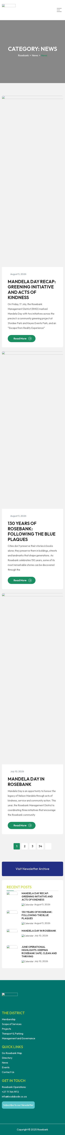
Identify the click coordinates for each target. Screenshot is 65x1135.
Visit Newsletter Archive (32, 869)
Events (5, 1067)
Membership (8, 1019)
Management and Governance (18, 1038)
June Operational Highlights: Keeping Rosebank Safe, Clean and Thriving (39, 951)
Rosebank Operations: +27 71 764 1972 (14, 1089)
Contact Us (8, 1072)
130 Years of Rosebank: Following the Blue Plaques (32, 531)
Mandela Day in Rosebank (26, 781)
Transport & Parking (12, 1033)
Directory (7, 1057)
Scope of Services (11, 1024)
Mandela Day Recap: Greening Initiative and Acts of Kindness (32, 289)
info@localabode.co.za (14, 1096)
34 (40, 846)
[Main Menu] (59, 10)
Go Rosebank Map (12, 1053)
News (5, 1062)
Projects (6, 1028)
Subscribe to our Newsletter (18, 1105)
